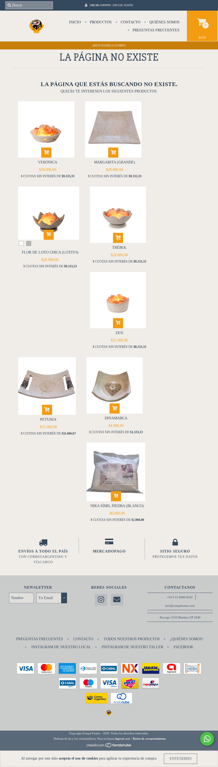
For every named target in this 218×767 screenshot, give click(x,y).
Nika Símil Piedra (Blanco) (117, 506)
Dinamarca (116, 418)
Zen (119, 333)
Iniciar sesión (123, 5)
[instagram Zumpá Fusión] (101, 600)
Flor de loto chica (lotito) (50, 252)
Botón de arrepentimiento (149, 738)
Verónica (47, 162)
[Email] (117, 600)
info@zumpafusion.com (180, 605)
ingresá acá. (123, 738)
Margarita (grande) (114, 162)
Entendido (180, 759)
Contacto (130, 21)
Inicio (75, 21)
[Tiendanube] (109, 746)
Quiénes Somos (163, 21)
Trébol (119, 248)
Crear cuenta (100, 5)
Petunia (48, 420)
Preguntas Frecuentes (155, 29)
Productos (100, 21)
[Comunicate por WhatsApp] (207, 739)
